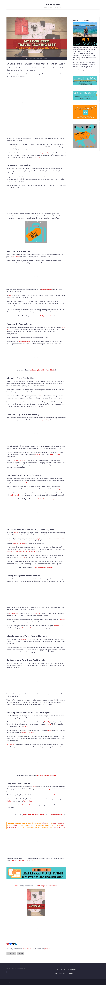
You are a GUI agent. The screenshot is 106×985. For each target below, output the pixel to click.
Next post (20, 953)
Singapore (38, 454)
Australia (23, 557)
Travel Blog (53, 11)
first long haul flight (44, 153)
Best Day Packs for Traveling (43, 567)
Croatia (25, 726)
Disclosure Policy (58, 102)
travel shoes (37, 613)
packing (30, 825)
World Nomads (14, 495)
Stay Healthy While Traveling (44, 499)
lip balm (9, 551)
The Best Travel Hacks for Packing (23, 860)
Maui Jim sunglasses (27, 732)
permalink (47, 949)
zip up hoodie (26, 805)
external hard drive (57, 539)
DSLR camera (46, 539)
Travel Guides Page (58, 827)
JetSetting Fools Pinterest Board (47, 886)
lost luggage (59, 489)
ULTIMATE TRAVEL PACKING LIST (33, 815)
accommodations (58, 823)
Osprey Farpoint (46, 289)
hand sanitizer (17, 551)
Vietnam (56, 626)
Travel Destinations (28, 11)
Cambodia (40, 396)
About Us (75, 11)
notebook (9, 541)
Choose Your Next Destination (65, 969)
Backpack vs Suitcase (47, 316)
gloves (49, 724)
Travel (24, 949)
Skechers (9, 801)
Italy (9, 295)
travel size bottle (55, 454)
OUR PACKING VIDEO (57, 815)
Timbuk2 (16, 533)
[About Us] (85, 34)
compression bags (24, 341)
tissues (24, 551)
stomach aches (24, 483)
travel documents (19, 541)
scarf (34, 787)
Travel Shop (63, 11)
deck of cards (53, 541)
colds (14, 483)
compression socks (19, 543)
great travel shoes (53, 795)
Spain (21, 402)
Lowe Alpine (16, 257)
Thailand (23, 639)
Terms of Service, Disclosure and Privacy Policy (15, 981)
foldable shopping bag (43, 789)
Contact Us (86, 11)
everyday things (45, 420)
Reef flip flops (27, 801)
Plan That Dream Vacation (63, 973)
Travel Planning (42, 11)
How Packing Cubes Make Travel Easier (42, 370)
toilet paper (31, 551)
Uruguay (37, 157)
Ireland (49, 730)
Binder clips (10, 745)
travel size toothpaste (19, 460)
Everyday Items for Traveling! (46, 775)
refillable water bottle (27, 628)
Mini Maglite (48, 722)
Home (18, 11)
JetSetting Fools (42, 58)
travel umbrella (14, 613)
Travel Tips (30, 949)
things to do (16, 825)
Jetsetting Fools (53, 5)
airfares (43, 823)
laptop (39, 539)
